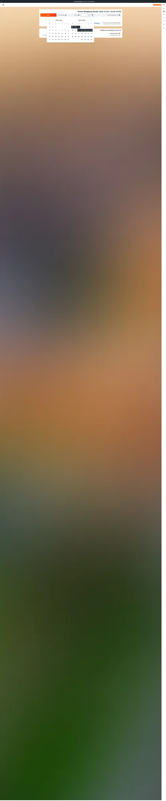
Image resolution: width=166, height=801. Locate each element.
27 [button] (91, 39)
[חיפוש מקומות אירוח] (163, 11)
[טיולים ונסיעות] (163, 24)
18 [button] (75, 33)
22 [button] (85, 36)
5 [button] (72, 27)
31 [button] (49, 39)
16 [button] (81, 33)
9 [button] (52, 30)
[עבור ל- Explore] (163, 18)
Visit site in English (78, 1)
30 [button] (82, 39)
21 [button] (88, 36)
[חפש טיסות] (163, 9)
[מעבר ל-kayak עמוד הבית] (157, 5)
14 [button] (88, 33)
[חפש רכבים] (163, 14)
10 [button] (78, 30)
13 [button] (91, 33)
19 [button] (72, 33)
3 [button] (49, 27)
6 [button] (91, 30)
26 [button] (72, 36)
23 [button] (81, 36)
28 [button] (88, 39)
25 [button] (75, 36)
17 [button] (78, 33)
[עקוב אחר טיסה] (163, 20)
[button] (1, 1)
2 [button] (52, 27)
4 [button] (75, 27)
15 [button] (85, 33)
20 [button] (91, 36)
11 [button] (75, 30)
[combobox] (107, 15)
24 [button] (78, 36)
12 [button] (72, 30)
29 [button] (85, 39)
